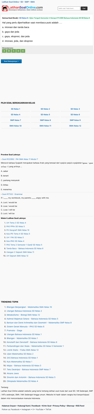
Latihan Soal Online (10, 2)
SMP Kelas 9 (75, 120)
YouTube (39, 409)
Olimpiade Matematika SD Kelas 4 (22, 381)
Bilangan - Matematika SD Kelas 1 (22, 338)
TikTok (48, 409)
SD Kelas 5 (45, 114)
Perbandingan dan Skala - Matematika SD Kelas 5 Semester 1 (35, 346)
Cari (84, 8)
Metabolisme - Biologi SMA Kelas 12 (23, 315)
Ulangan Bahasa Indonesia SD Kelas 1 (24, 334)
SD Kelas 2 (45, 109)
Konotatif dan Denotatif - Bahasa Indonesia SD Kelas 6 (32, 342)
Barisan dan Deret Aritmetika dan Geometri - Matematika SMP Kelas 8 (39, 323)
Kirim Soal (46, 406)
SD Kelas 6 (23, 18)
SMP (27, 2)
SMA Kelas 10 (16, 126)
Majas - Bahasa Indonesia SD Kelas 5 (24, 365)
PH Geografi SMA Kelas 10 (17, 230)
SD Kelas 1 (15, 109)
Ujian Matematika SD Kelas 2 (20, 354)
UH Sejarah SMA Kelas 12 (17, 256)
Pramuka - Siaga (14, 330)
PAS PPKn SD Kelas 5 (15, 226)
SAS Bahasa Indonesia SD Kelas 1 (22, 358)
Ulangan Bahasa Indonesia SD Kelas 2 (24, 311)
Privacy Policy (59, 406)
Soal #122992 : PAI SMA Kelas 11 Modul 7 (20, 159)
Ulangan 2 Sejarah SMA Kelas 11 (20, 252)
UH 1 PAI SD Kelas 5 (15, 237)
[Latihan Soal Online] (22, 8)
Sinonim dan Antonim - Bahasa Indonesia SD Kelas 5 (31, 377)
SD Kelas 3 (75, 109)
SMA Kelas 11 (45, 126)
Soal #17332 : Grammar (12, 194)
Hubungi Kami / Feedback (29, 406)
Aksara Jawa (13, 373)
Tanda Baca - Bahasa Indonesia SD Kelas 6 (24, 248)
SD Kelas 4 (15, 114)
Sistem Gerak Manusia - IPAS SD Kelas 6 (25, 326)
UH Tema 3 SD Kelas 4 (16, 223)
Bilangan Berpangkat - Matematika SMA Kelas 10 (29, 307)
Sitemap (70, 406)
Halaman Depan (9, 406)
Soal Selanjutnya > (11, 61)
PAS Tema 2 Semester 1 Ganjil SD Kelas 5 (24, 245)
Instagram (26, 409)
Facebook (15, 409)
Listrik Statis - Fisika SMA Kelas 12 (23, 350)
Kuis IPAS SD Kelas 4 (15, 241)
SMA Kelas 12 (75, 126)
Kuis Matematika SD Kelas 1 (19, 362)
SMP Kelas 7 (15, 120)
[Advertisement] (47, 82)
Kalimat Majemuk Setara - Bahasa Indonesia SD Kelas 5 (32, 319)
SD (22, 2)
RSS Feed (80, 406)
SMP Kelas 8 (45, 120)
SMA (32, 2)
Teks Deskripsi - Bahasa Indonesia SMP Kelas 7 (29, 369)
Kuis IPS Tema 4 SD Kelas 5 (18, 234)
